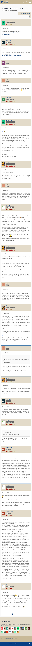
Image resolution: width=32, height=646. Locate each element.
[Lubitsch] (26, 628)
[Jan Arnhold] (16, 631)
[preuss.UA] (10, 631)
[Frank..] (21, 628)
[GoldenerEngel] (13, 631)
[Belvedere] (29, 628)
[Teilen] (30, 16)
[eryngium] (2, 628)
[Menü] (30, 1)
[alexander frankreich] (8, 628)
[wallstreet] (24, 628)
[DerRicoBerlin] (10, 628)
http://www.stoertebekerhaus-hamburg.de (11, 55)
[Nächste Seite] (19, 614)
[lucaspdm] (2, 631)
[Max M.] (5, 628)
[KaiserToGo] (18, 628)
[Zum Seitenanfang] (29, 644)
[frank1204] (16, 628)
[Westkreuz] (13, 628)
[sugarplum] (8, 631)
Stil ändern (28, 638)
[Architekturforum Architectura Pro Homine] (4, 1)
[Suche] (22, 1)
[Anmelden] (26, 2)
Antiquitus (5, 10)
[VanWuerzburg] (5, 631)
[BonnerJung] (18, 631)
